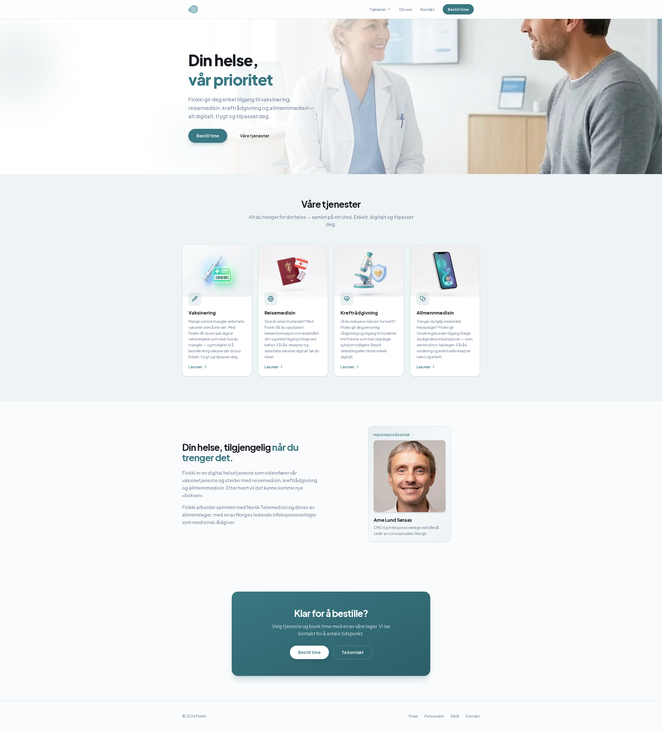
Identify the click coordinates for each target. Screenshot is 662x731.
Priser (413, 716)
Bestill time (458, 9)
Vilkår (455, 716)
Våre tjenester (254, 135)
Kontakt (427, 9)
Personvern (434, 716)
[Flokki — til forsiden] (193, 9)
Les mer (195, 366)
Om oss (405, 9)
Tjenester (378, 9)
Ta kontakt (353, 652)
